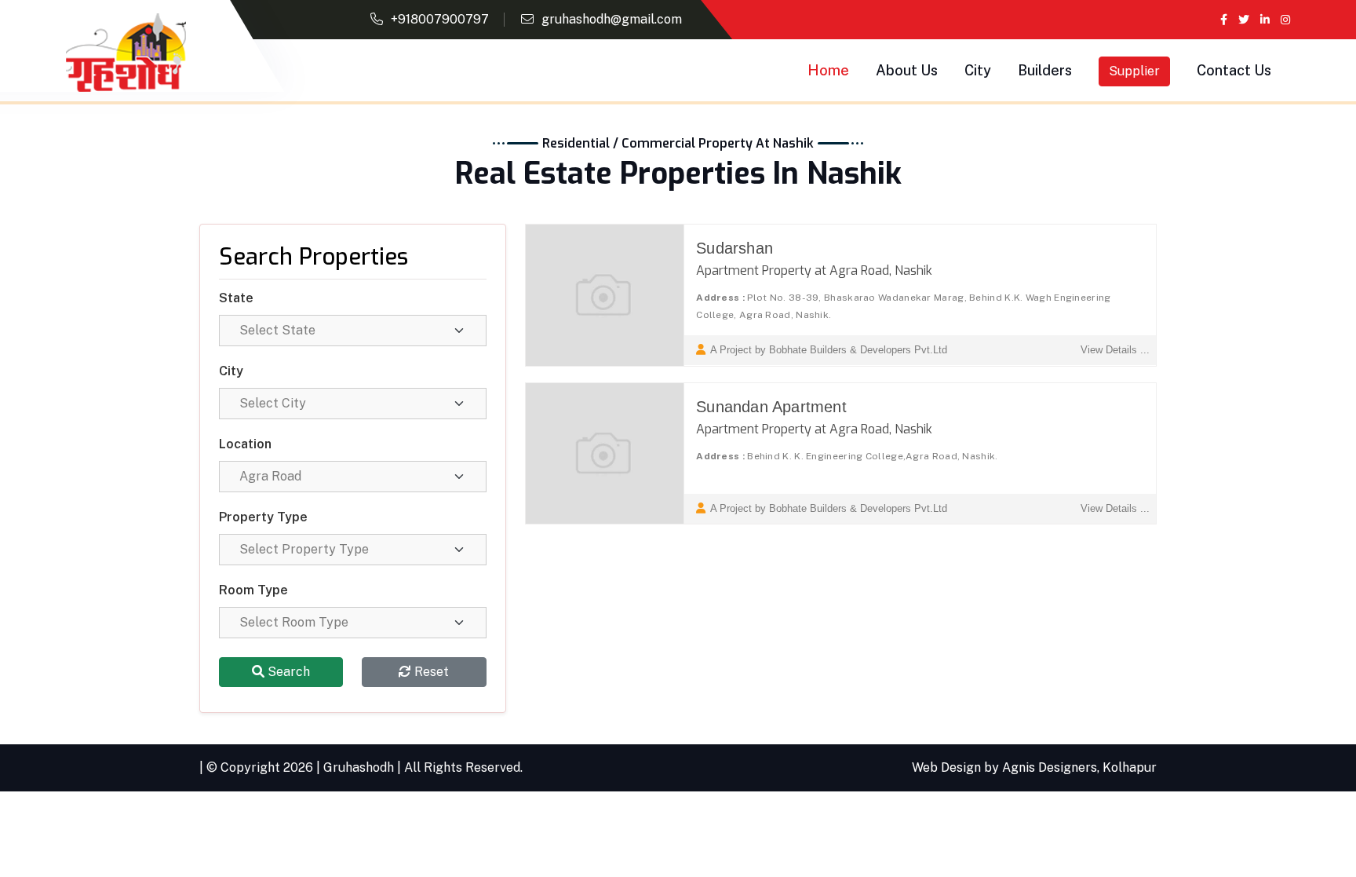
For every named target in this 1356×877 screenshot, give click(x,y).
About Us (907, 70)
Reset (430, 671)
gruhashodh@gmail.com (611, 19)
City (977, 70)
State (236, 298)
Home (828, 70)
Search (287, 671)
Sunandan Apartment (771, 406)
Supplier (1134, 71)
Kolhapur (1130, 767)
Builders (1045, 70)
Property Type (263, 517)
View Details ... (1115, 350)
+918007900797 (440, 19)
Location (245, 444)
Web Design (946, 767)
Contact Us (1234, 70)
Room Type (253, 590)
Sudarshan (734, 248)
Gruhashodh (358, 767)
